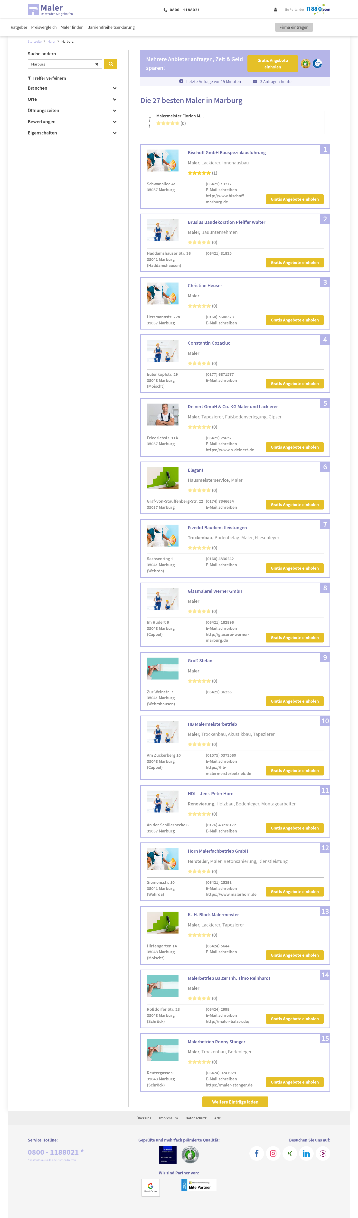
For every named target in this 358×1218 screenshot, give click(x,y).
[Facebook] (256, 1153)
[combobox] (65, 64)
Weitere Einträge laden (235, 1102)
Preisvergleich (44, 27)
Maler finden (72, 27)
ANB (218, 1117)
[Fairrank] (323, 1153)
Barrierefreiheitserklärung (111, 27)
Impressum (168, 1117)
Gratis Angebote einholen (295, 199)
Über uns (143, 1117)
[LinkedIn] (306, 1153)
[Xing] (290, 1153)
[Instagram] (273, 1153)
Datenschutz (196, 1117)
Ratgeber (19, 27)
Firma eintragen (294, 27)
